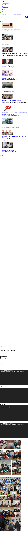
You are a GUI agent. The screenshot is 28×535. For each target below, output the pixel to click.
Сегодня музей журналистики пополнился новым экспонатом (11, 88)
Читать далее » (3, 32)
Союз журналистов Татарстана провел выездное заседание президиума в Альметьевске (15, 53)
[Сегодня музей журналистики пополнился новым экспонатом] (7, 87)
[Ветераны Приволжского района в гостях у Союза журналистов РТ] (7, 99)
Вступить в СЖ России (5, 7)
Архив (2, 11)
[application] (14, 377)
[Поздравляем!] (7, 75)
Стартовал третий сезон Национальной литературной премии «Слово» (12, 29)
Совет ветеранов (5, 4)
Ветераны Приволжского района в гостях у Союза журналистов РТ (12, 100)
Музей (2, 6)
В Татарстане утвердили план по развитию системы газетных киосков (12, 124)
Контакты (3, 10)
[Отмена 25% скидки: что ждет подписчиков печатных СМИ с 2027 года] (7, 147)
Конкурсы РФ (4, 9)
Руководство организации (6, 3)
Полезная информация (4, 5)
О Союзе (3, 1)
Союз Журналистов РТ (4, 30)
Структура (3, 2)
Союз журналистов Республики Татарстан (10, 14)
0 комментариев (13, 30)
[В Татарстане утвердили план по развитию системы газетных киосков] (7, 123)
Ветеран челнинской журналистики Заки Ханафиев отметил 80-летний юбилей (13, 65)
